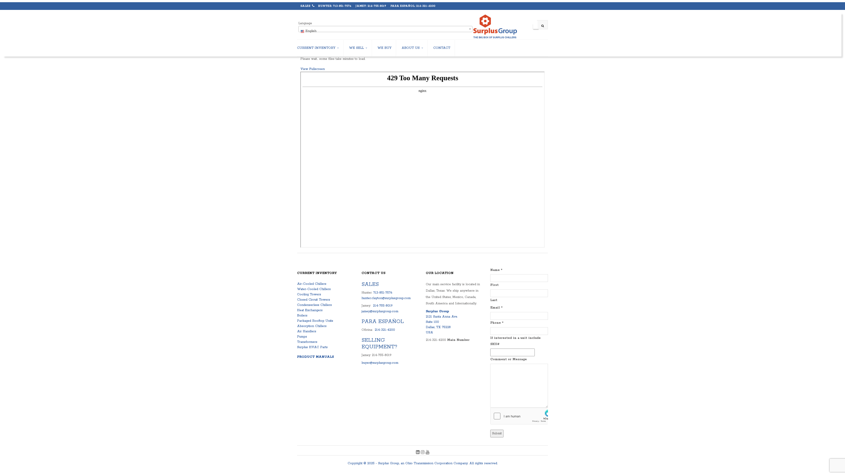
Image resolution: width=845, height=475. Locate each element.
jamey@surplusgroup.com (380, 311)
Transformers (307, 342)
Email (496, 308)
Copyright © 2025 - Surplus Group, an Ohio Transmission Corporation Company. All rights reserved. (423, 463)
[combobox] (385, 29)
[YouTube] (427, 453)
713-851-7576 (382, 293)
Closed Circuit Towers (313, 300)
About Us (411, 48)
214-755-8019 (383, 306)
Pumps (302, 337)
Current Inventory (316, 48)
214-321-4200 (385, 330)
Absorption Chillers (312, 326)
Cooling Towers (309, 294)
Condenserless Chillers (314, 305)
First (494, 285)
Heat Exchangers (310, 310)
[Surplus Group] (495, 26)
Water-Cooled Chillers (314, 289)
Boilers (302, 316)
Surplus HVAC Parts (312, 347)
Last (493, 300)
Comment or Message (508, 359)
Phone (496, 323)
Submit (497, 433)
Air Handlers (306, 331)
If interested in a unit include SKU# (515, 341)
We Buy (384, 48)
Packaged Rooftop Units (315, 321)
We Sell (356, 48)
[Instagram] (423, 453)
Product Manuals (315, 357)
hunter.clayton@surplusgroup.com (386, 298)
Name (496, 270)
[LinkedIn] (418, 453)
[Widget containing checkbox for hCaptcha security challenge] (519, 416)
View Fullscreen (312, 69)
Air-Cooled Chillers (311, 284)
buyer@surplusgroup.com (380, 363)
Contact (441, 48)
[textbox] (385, 31)
